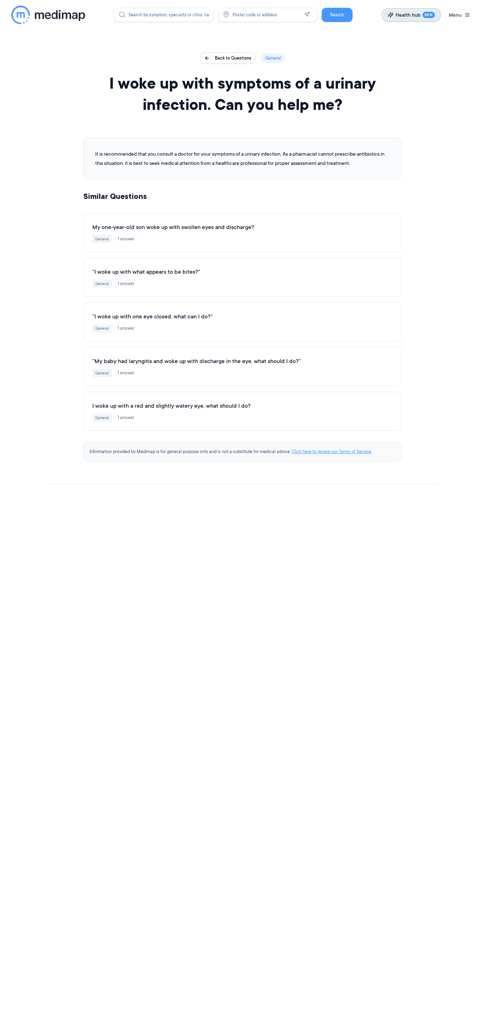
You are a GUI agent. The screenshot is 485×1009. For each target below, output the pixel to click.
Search (337, 15)
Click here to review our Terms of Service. (331, 451)
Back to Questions (233, 58)
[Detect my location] (307, 14)
